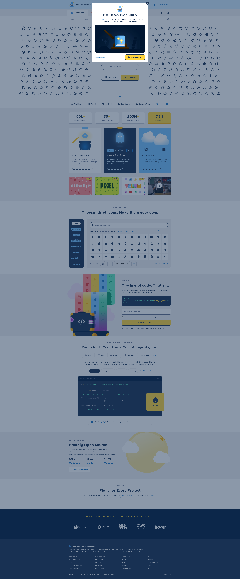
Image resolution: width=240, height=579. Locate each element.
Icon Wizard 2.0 (105, 19)
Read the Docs (100, 57)
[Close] (147, 3)
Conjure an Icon (136, 57)
